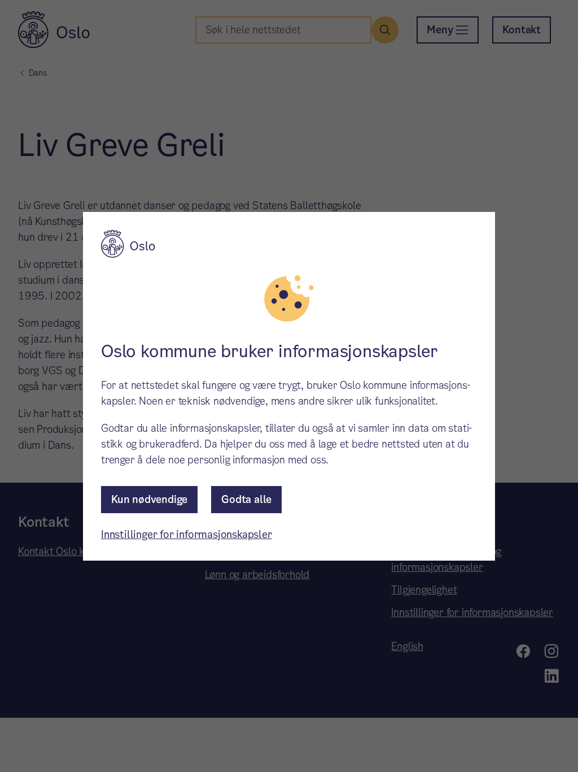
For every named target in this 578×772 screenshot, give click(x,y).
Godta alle (246, 499)
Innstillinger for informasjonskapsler (186, 534)
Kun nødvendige (149, 499)
